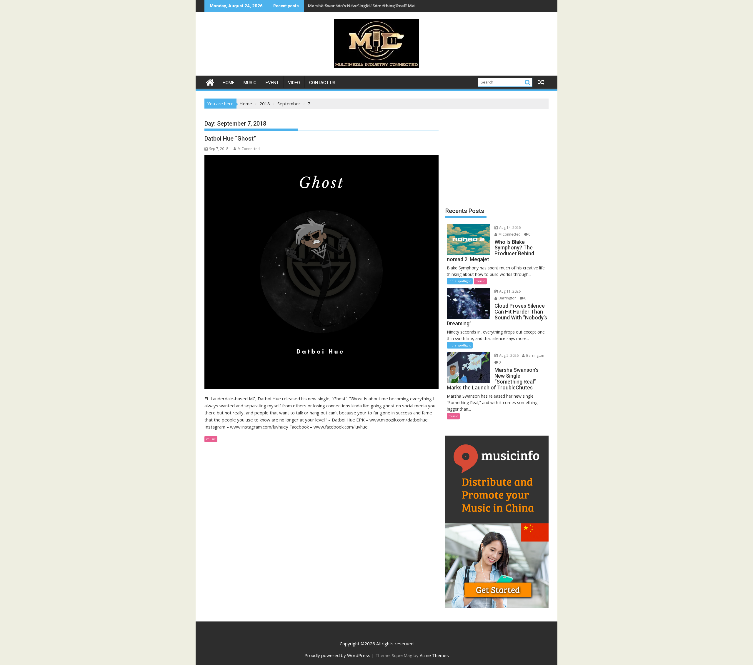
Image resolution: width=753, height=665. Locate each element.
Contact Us (322, 82)
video (294, 82)
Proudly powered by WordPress (337, 655)
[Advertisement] (497, 156)
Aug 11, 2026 (509, 291)
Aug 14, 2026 (509, 227)
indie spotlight (460, 281)
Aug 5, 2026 (508, 355)
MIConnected (249, 148)
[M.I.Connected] (210, 81)
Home (228, 82)
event (272, 82)
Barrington (507, 298)
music (250, 82)
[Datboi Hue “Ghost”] (321, 272)
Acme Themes (434, 655)
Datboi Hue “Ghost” (230, 138)
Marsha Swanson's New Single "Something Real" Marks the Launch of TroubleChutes (395, 6)
